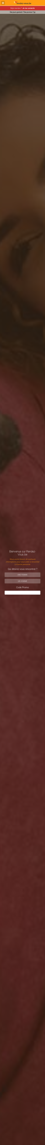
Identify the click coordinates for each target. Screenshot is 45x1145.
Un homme (22, 581)
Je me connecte (28, 8)
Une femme (23, 575)
